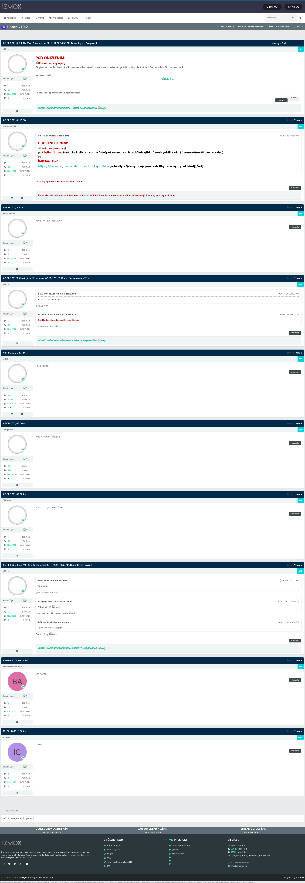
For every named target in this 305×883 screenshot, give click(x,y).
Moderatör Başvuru (180, 845)
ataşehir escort (59, 882)
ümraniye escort (68, 882)
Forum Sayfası (114, 845)
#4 (300, 284)
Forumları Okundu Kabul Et (119, 862)
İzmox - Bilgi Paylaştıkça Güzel (286, 26)
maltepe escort (21, 882)
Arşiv (108, 858)
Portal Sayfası (113, 849)
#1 (300, 49)
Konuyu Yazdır (11, 811)
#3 (300, 213)
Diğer (88, 18)
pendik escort (85, 882)
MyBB (25, 877)
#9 (300, 666)
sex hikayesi (200, 882)
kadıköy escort (49, 882)
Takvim (74, 18)
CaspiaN (90, 43)
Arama (41, 18)
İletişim (109, 853)
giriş (221, 882)
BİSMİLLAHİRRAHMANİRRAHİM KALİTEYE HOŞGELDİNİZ (68, 107)
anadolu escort (12, 882)
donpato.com (4, 882)
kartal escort (77, 882)
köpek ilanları (216, 882)
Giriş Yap (272, 6)
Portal (27, 18)
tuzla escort (167, 882)
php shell (226, 882)
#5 (300, 358)
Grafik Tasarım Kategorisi (250, 26)
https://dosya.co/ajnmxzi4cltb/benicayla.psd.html (73, 166)
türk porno (208, 882)
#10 (300, 737)
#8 (300, 571)
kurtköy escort (94, 882)
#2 (300, 126)
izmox (301, 877)
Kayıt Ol (293, 6)
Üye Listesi (57, 18)
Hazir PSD (226, 26)
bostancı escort (40, 882)
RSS (108, 866)
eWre (86, 278)
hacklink (250, 882)
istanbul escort (150, 882)
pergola (165, 839)
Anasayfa (11, 18)
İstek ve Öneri (177, 853)
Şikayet (174, 849)
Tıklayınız (293, 97)
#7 (300, 500)
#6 (300, 429)
